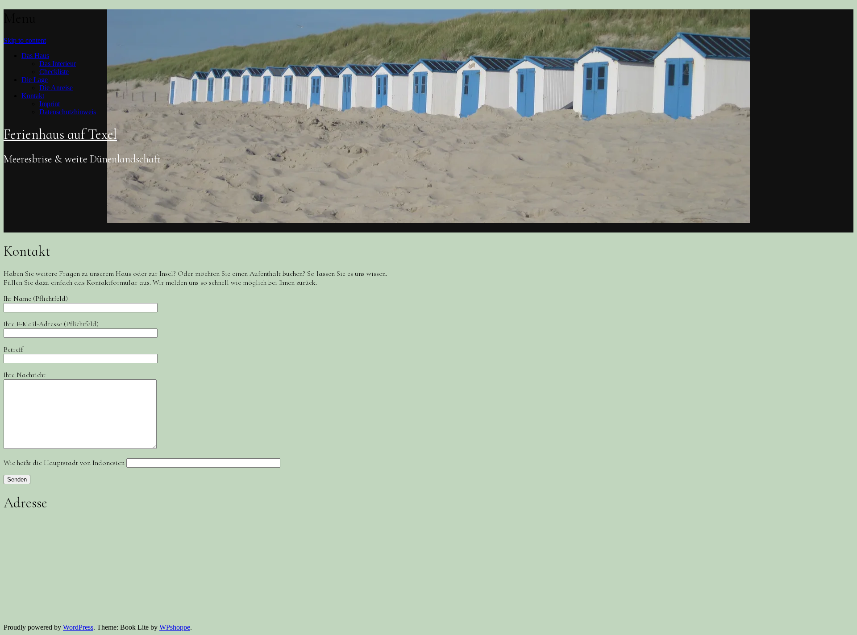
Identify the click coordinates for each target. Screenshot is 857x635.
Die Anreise (56, 87)
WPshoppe (174, 627)
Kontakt (32, 96)
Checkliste (54, 71)
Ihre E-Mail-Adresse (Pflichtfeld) (51, 324)
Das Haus (35, 55)
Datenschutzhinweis (67, 112)
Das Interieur (57, 63)
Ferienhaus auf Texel (60, 134)
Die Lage (34, 79)
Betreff (13, 349)
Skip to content (25, 40)
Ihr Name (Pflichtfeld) (36, 298)
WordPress (78, 627)
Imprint (49, 104)
